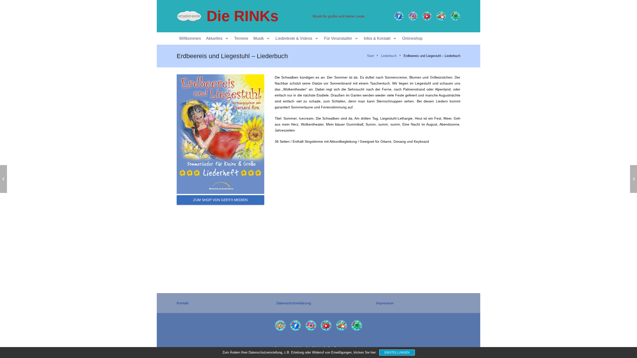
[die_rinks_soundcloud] (441, 16)
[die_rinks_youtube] (427, 16)
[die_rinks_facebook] (399, 16)
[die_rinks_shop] (280, 325)
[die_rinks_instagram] (413, 16)
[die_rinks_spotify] (455, 16)
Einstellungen (397, 352)
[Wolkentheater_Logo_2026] (189, 16)
